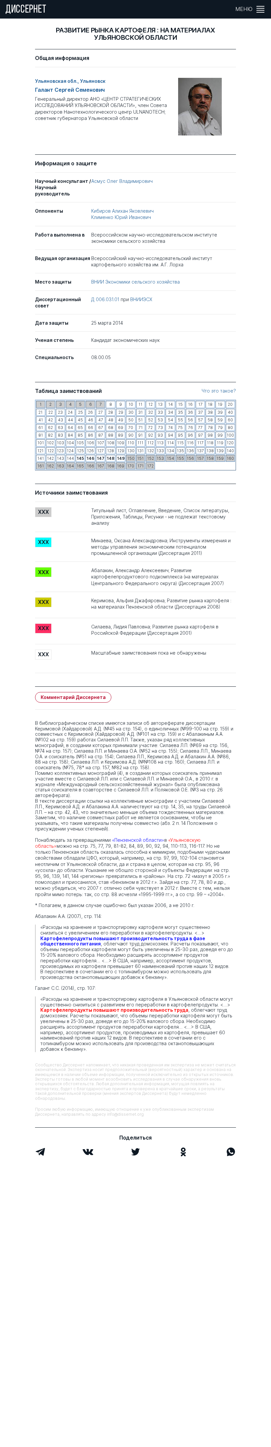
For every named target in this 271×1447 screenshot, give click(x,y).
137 (200, 450)
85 (80, 435)
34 (170, 412)
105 (80, 442)
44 (70, 419)
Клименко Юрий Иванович (121, 217)
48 (110, 419)
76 (190, 427)
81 (40, 435)
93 (160, 435)
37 (200, 412)
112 (150, 442)
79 (220, 427)
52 (150, 419)
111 (140, 442)
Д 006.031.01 (106, 299)
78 (210, 427)
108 (110, 442)
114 (170, 442)
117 (200, 442)
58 (210, 419)
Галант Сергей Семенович (70, 90)
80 (230, 427)
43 (60, 419)
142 (50, 458)
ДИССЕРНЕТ (26, 10)
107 (100, 442)
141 (40, 458)
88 (110, 435)
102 (50, 442)
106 (90, 442)
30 (131, 412)
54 (170, 419)
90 (131, 435)
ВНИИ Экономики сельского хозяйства (135, 282)
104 (70, 442)
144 (70, 458)
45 (80, 419)
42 (50, 419)
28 (110, 412)
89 (120, 435)
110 (131, 442)
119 (220, 442)
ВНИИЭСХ (141, 299)
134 (170, 450)
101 (40, 442)
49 (120, 419)
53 (160, 419)
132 (150, 450)
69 (120, 427)
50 (131, 419)
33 (160, 412)
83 (60, 435)
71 (140, 427)
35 (180, 412)
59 (220, 419)
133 (160, 450)
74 (170, 427)
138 (210, 450)
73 (160, 427)
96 (190, 435)
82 (50, 435)
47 (100, 419)
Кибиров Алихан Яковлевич (122, 211)
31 (140, 412)
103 (60, 442)
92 (150, 435)
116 (190, 442)
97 (200, 435)
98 (210, 435)
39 (220, 412)
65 (80, 427)
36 (190, 412)
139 (220, 450)
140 (230, 450)
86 (90, 435)
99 (220, 435)
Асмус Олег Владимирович (122, 181)
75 (180, 427)
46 (90, 419)
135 (180, 450)
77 (200, 427)
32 (150, 412)
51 (140, 419)
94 (170, 435)
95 (180, 435)
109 (120, 442)
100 (230, 435)
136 (190, 450)
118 (210, 442)
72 (150, 427)
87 (100, 435)
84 (70, 435)
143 (60, 458)
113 (160, 442)
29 (120, 412)
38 (210, 412)
